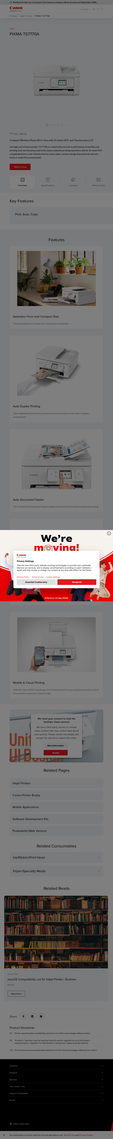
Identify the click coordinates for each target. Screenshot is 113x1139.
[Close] (109, 533)
